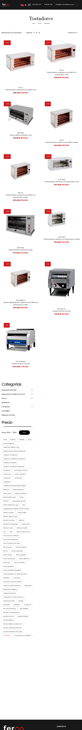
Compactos (6, 478)
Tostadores (6, 635)
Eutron (21, 497)
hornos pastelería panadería (12, 570)
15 (39, 33)
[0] (21, 5)
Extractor (6, 501)
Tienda (39, 23)
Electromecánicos (18, 489)
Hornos (4, 398)
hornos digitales (21, 555)
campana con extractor (10, 455)
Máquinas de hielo (8, 415)
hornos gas (6, 562)
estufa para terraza (21, 493)
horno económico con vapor (11, 543)
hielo (11, 532)
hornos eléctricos (24, 559)
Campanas (6, 407)
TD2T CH (20, 193)
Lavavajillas (6, 411)
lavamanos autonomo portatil (12, 582)
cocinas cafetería (19, 474)
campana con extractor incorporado (14, 459)
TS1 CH (20, 88)
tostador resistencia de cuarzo (12, 631)
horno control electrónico (10, 539)
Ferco (24, 505)
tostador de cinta (8, 616)
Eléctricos (6, 489)
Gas (4, 532)
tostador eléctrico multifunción (12, 624)
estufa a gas (7, 493)
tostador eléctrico (8, 620)
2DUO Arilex (20, 248)
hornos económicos (9, 559)
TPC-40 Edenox (21, 361)
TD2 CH (61, 140)
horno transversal (21, 547)
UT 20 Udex (61, 179)
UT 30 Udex (61, 237)
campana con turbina (9, 462)
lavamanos (16, 578)
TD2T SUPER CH (20, 300)
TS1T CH (61, 70)
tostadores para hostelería (23, 635)
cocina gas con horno (20, 470)
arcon (30, 439)
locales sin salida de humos (12, 585)
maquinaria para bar (9, 593)
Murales (21, 601)
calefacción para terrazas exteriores (14, 451)
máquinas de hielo (9, 601)
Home (33, 23)
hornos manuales (19, 562)
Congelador (7, 482)
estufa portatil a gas (9, 497)
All (5, 439)
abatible (21, 439)
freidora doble (22, 512)
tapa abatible (24, 608)
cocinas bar (7, 474)
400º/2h (12, 439)
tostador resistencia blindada (12, 628)
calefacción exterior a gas (11, 447)
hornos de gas (7, 555)
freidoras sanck (8, 528)
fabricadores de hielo (18, 501)
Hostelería (6, 578)
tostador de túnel (23, 616)
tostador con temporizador (11, 612)
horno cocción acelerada (11, 535)
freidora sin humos (9, 520)
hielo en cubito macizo (23, 532)
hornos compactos (17, 551)
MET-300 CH (61, 309)
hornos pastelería (8, 566)
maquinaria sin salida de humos (13, 597)
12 (36, 33)
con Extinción (18, 478)
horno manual (7, 547)
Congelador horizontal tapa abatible (14, 486)
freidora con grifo (8, 512)
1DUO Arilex (20, 133)
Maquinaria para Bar (9, 390)
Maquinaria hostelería (10, 589)
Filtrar (24, 432)
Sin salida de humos (9, 608)
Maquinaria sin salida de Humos (13, 394)
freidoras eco (26, 524)
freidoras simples (22, 528)
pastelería (17, 605)
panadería (6, 605)
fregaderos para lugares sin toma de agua (16, 509)
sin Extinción (27, 605)
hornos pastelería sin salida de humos (15, 574)
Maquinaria (27, 585)
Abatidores (6, 402)
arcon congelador (8, 443)
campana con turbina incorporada (13, 466)
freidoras (21, 520)
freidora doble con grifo (10, 516)
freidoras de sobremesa (10, 524)
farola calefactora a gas (10, 505)
